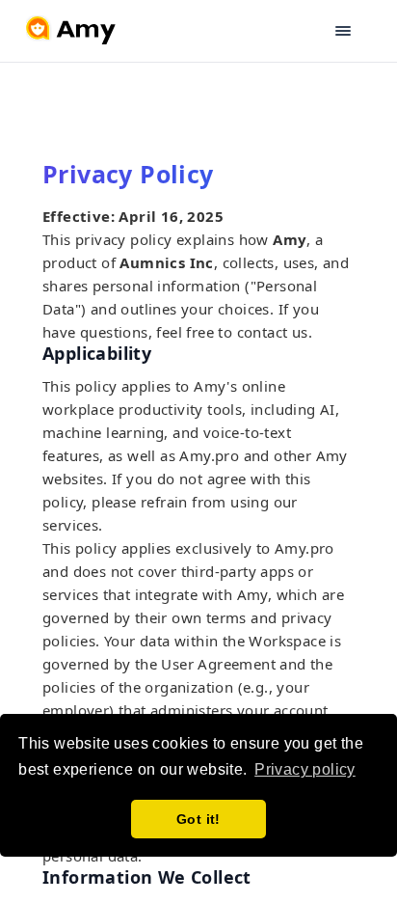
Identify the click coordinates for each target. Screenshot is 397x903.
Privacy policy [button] (305, 769)
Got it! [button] (198, 819)
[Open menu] (354, 31)
